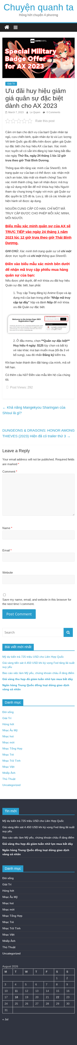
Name (7, 528)
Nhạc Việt (8, 766)
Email (7, 550)
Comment (9, 471)
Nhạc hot (8, 736)
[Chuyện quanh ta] (6, 27)
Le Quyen (35, 112)
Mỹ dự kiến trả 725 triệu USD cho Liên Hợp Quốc (33, 656)
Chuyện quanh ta (39, 7)
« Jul (5, 1019)
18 (16, 997)
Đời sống (8, 712)
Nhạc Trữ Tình (11, 760)
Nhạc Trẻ (8, 754)
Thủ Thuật (8, 778)
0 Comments (53, 112)
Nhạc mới (8, 742)
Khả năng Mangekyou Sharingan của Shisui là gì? (33, 410)
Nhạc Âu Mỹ (10, 730)
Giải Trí (11, 83)
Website (7, 572)
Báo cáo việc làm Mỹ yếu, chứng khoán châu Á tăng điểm (38, 673)
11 (16, 990)
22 (57, 997)
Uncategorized (11, 785)
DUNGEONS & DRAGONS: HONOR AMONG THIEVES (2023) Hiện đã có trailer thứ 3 (38, 433)
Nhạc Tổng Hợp (12, 748)
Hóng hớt (8, 724)
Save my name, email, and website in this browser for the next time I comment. (36, 602)
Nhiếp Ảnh (8, 772)
